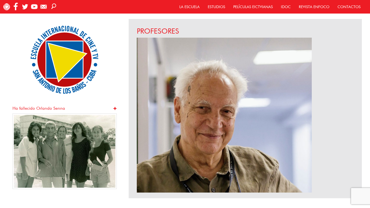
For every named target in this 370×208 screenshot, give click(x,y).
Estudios (216, 7)
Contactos (349, 7)
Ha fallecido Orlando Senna (38, 108)
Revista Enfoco (314, 7)
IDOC (286, 7)
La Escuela (189, 7)
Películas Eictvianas (253, 7)
